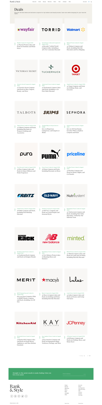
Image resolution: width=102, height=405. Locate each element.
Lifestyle (64, 1)
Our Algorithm (81, 388)
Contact (80, 392)
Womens (50, 1)
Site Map (80, 395)
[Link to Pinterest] (19, 397)
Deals (39, 1)
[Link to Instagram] (15, 397)
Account (85, 1)
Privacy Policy (80, 403)
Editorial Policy (81, 389)
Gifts (70, 1)
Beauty (44, 1)
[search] (91, 1)
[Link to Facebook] (11, 397)
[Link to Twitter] (26, 397)
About (79, 386)
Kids (59, 1)
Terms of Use (67, 403)
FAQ (79, 390)
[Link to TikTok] (22, 397)
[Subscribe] (84, 374)
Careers (80, 393)
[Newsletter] (89, 2)
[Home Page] (15, 2)
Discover (34, 1)
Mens (55, 1)
